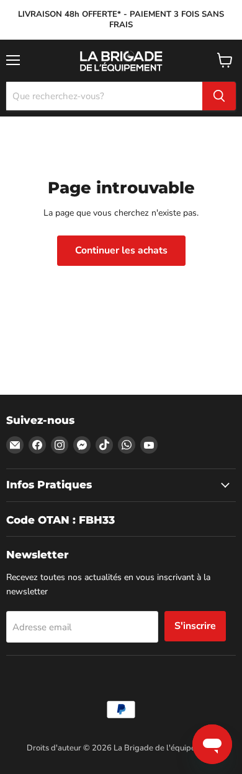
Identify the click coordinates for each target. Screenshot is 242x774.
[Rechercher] (219, 96)
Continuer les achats (121, 250)
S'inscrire (195, 626)
